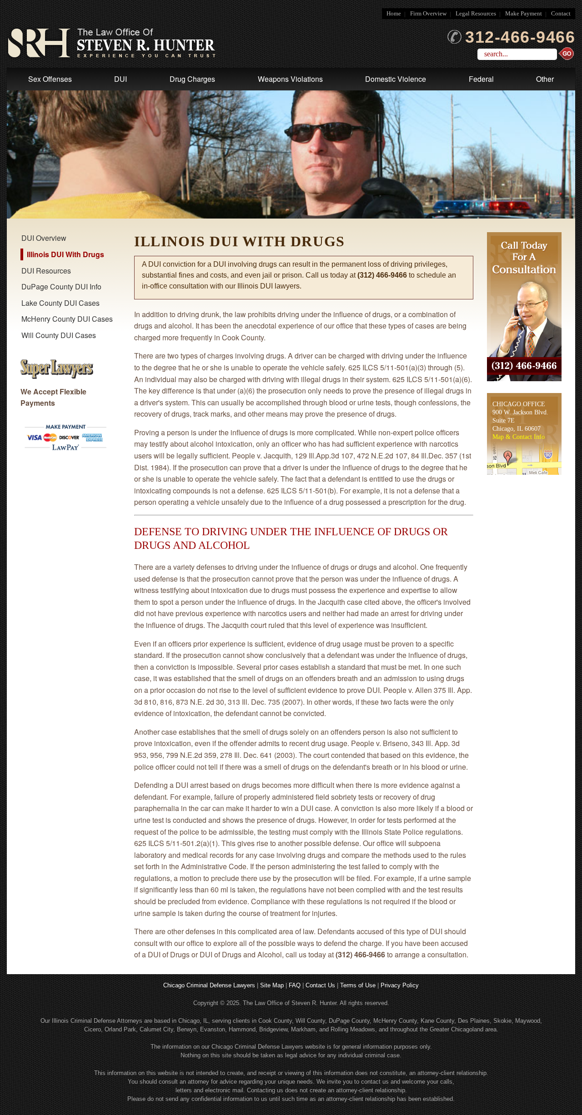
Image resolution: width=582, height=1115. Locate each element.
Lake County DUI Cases (60, 303)
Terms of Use (358, 985)
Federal (481, 79)
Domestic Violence (395, 79)
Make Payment (523, 13)
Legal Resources (476, 13)
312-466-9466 (520, 37)
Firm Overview (428, 13)
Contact (561, 13)
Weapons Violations (290, 79)
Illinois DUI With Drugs (65, 254)
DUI (120, 79)
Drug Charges (192, 79)
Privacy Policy (400, 985)
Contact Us (320, 985)
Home (393, 13)
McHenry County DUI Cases (67, 319)
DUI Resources (46, 270)
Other (545, 79)
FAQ (295, 985)
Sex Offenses (50, 79)
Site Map (272, 985)
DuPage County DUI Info (61, 286)
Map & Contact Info (518, 436)
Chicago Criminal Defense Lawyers (209, 985)
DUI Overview (43, 238)
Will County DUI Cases (58, 335)
